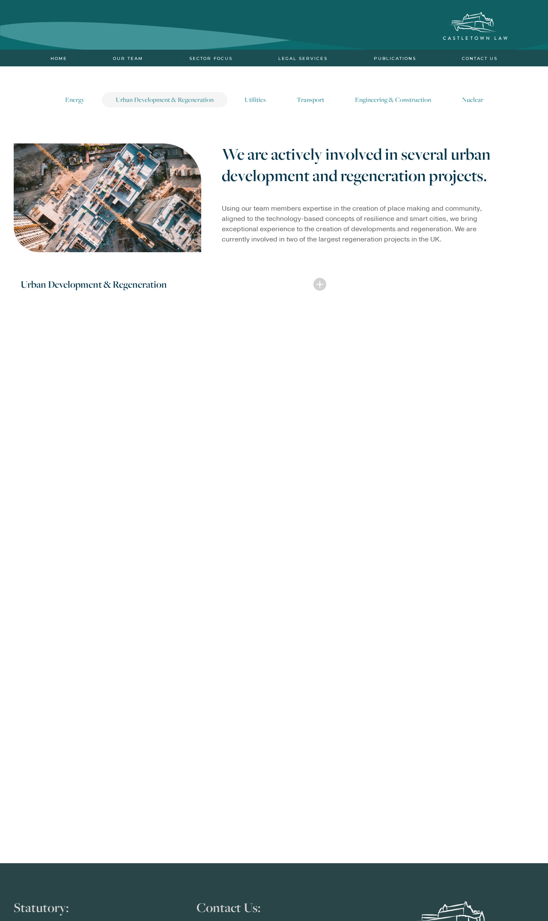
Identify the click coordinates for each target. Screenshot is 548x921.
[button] (170, 285)
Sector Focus (210, 58)
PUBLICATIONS (395, 58)
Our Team (128, 58)
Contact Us (479, 58)
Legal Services (303, 58)
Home (59, 58)
